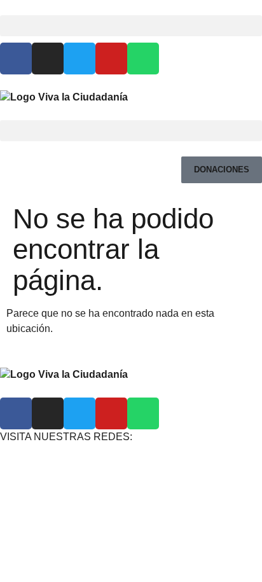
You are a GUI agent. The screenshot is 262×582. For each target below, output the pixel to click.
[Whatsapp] (143, 58)
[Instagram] (48, 58)
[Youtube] (111, 58)
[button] (131, 25)
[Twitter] (79, 58)
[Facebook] (16, 58)
